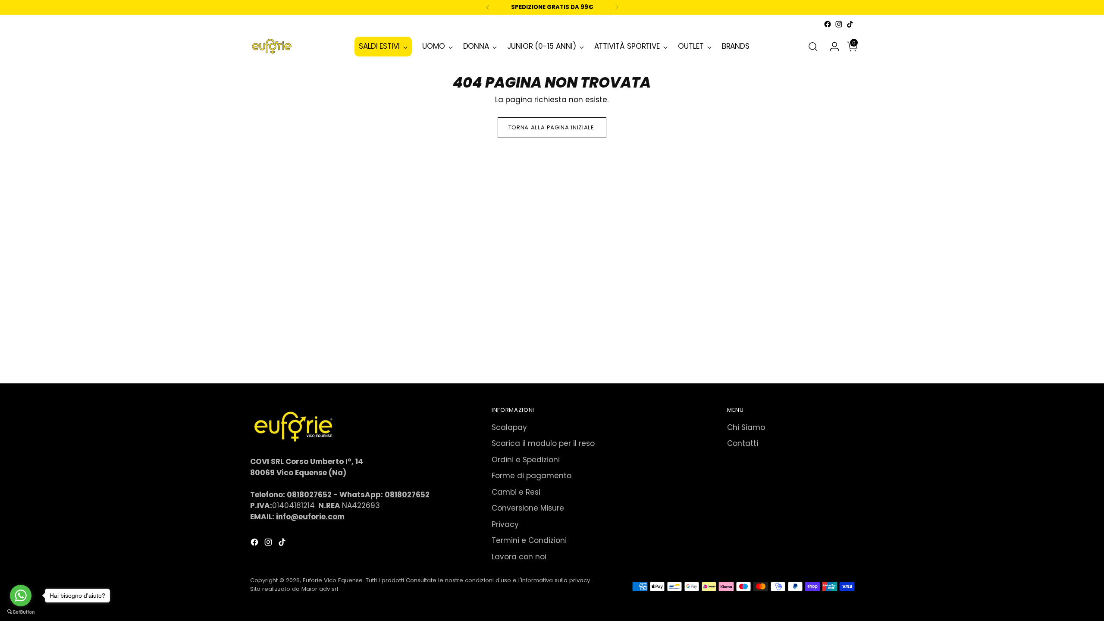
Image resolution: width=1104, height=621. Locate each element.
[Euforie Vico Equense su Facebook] (827, 24)
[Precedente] (487, 7)
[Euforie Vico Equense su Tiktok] (850, 24)
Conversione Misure (528, 508)
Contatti (742, 443)
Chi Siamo (746, 427)
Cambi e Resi (516, 492)
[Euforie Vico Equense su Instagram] (839, 24)
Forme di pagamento (531, 475)
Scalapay (509, 427)
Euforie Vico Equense (333, 580)
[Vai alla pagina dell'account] (831, 46)
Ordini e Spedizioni (526, 460)
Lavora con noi (519, 557)
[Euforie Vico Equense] (271, 46)
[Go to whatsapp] (20, 595)
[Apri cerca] (813, 46)
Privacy (505, 524)
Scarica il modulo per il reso (543, 443)
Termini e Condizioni (529, 540)
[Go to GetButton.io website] (20, 612)
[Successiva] (616, 7)
